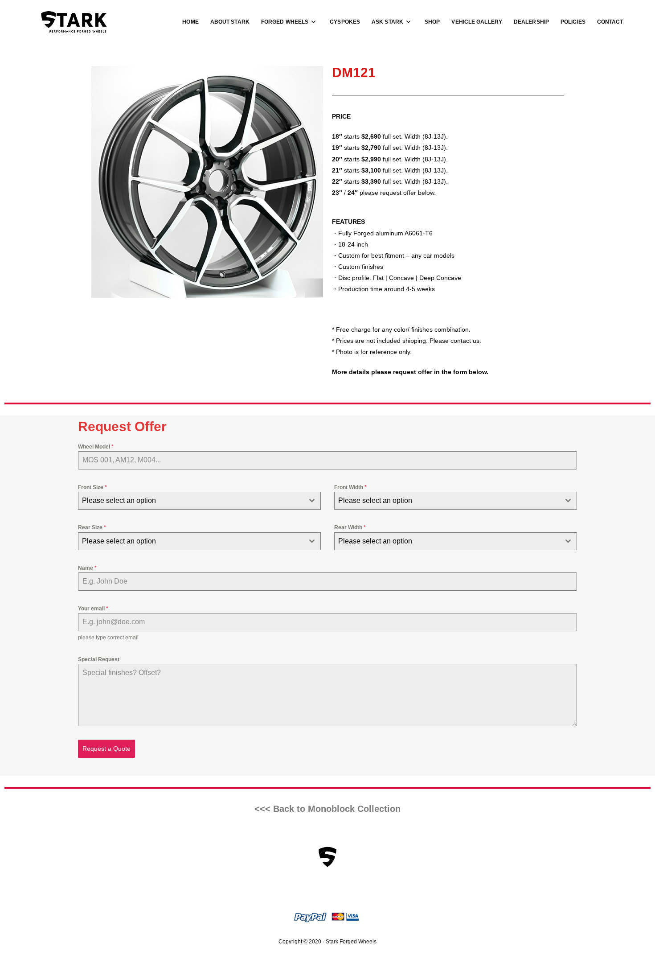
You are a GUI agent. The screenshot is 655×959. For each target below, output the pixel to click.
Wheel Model (96, 447)
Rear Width (350, 527)
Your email (93, 608)
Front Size (92, 487)
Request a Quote (106, 748)
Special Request (98, 659)
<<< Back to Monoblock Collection (327, 809)
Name (87, 568)
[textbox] (190, 500)
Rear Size (92, 527)
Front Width (350, 487)
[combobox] (199, 501)
